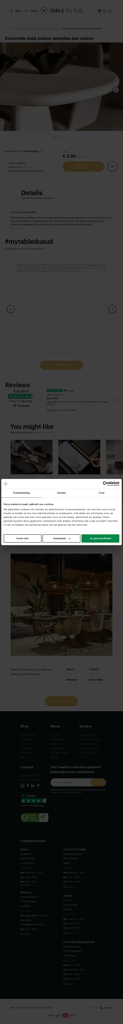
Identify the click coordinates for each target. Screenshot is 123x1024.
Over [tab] (101, 493)
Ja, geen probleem (100, 538)
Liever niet (22, 538)
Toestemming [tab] (21, 493)
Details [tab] (61, 493)
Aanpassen (59, 538)
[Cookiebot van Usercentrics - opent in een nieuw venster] (105, 483)
